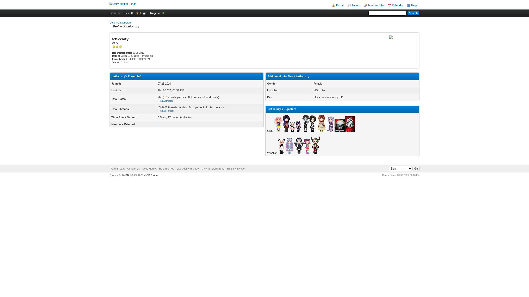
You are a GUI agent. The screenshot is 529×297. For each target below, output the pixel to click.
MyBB (125, 175)
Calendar (397, 5)
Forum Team (118, 168)
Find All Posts (165, 101)
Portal (340, 5)
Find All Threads (166, 111)
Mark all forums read (212, 168)
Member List (376, 5)
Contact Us (133, 168)
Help (414, 5)
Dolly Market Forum (120, 22)
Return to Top (166, 168)
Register (155, 13)
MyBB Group (151, 175)
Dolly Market (149, 168)
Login (143, 13)
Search (355, 5)
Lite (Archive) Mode (188, 168)
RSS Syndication (236, 168)
